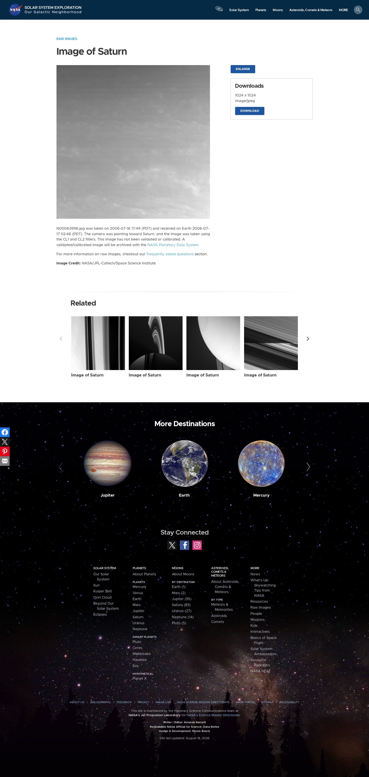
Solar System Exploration (53, 6)
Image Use (163, 702)
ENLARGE (243, 69)
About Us (77, 702)
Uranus (138, 623)
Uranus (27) (182, 611)
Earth (184, 495)
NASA (16, 9)
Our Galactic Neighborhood (53, 13)
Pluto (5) (179, 623)
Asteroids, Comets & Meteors (220, 572)
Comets (217, 622)
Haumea (139, 660)
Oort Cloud (102, 597)
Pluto (137, 642)
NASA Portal (245, 702)
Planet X (139, 678)
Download (249, 110)
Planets (139, 568)
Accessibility (289, 702)
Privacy (144, 702)
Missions (257, 619)
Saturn (138, 617)
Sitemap (267, 702)
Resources (259, 601)
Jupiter (108, 495)
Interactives (260, 631)
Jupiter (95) (182, 599)
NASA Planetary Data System (173, 245)
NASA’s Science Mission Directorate (213, 715)
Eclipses (100, 614)
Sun (96, 585)
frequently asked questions (169, 254)
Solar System (104, 568)
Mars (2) (179, 593)
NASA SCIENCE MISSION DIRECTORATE (203, 702)
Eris (136, 666)
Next (308, 338)
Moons (177, 568)
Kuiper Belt (102, 591)
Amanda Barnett (195, 722)
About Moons (183, 574)
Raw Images (66, 39)
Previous (61, 338)
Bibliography (100, 702)
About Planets (144, 574)
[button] (343, 10)
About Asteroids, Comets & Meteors (225, 587)
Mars (137, 605)
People (256, 613)
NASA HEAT (260, 671)
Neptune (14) (183, 617)
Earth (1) (179, 587)
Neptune (140, 629)
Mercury (261, 495)
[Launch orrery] (219, 11)
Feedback (124, 702)
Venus (138, 593)
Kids (254, 625)
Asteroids (219, 616)
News (255, 574)
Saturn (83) (181, 605)
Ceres (137, 648)
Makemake (142, 654)
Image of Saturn (87, 375)
